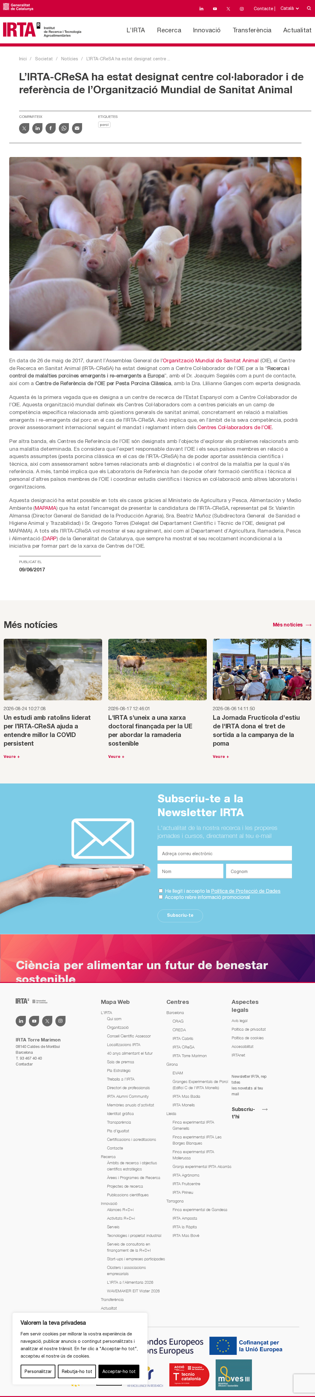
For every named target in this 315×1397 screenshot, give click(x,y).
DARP (50, 538)
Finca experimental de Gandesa (200, 1209)
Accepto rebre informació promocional (207, 897)
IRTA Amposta (185, 1218)
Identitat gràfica (120, 1113)
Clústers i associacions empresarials (126, 1270)
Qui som (114, 1018)
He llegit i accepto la (222, 891)
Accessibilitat (242, 1046)
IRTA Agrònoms (186, 1175)
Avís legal (239, 1020)
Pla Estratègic (119, 1070)
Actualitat (297, 30)
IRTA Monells (184, 1104)
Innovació (207, 30)
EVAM (178, 1072)
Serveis (113, 1226)
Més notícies (288, 625)
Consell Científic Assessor (129, 1035)
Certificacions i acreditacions (131, 1139)
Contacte (115, 1147)
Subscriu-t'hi (243, 1113)
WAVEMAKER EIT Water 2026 (133, 1290)
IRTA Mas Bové (186, 1235)
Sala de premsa (120, 1061)
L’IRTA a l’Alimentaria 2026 (130, 1282)
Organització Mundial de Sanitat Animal (210, 360)
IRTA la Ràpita (185, 1226)
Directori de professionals (128, 1087)
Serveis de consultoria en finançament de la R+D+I (129, 1247)
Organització (118, 1027)
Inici (23, 58)
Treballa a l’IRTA (120, 1079)
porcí (104, 125)
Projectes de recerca (125, 1186)
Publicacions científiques (128, 1194)
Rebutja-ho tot (77, 1371)
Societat (44, 58)
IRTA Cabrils (183, 1038)
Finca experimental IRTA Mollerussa (193, 1154)
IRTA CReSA (183, 1047)
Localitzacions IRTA (123, 1044)
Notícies (69, 58)
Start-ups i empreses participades (136, 1258)
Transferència (252, 30)
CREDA (179, 1029)
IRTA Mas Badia (186, 1096)
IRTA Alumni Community (128, 1096)
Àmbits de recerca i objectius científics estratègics (132, 1165)
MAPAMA (45, 508)
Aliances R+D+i (120, 1209)
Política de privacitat (249, 1029)
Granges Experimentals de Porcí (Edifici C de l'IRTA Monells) (200, 1084)
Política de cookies (248, 1037)
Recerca (169, 30)
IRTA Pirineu (183, 1192)
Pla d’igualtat (118, 1130)
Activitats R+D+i (121, 1218)
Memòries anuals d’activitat (130, 1104)
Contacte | (264, 8)
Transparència (119, 1122)
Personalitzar (38, 1371)
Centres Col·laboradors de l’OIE (234, 427)
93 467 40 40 (31, 1058)
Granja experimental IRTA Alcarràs (202, 1166)
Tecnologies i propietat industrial (134, 1235)
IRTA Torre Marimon (190, 1055)
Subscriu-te (180, 916)
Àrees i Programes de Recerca (133, 1177)
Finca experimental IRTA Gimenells (193, 1125)
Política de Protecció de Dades (246, 891)
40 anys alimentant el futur (130, 1053)
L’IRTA (135, 30)
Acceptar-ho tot (119, 1371)
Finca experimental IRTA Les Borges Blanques (197, 1139)
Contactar (24, 1064)
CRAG (178, 1021)
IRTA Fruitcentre (186, 1183)
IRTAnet (238, 1055)
